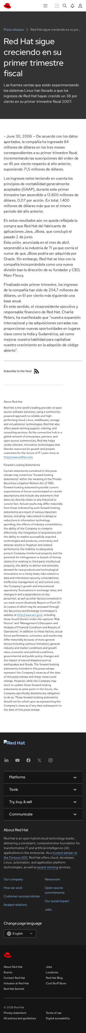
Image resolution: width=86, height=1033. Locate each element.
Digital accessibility (58, 1018)
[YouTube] (17, 761)
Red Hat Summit (14, 989)
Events (8, 972)
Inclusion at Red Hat (16, 983)
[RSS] (36, 371)
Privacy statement (15, 1013)
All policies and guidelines (20, 1018)
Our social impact (57, 901)
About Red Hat (13, 967)
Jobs (48, 909)
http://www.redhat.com (18, 457)
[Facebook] (28, 761)
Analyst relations (15, 905)
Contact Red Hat (14, 978)
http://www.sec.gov (29, 615)
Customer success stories (22, 896)
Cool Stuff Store (56, 983)
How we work (13, 888)
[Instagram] (50, 761)
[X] (39, 761)
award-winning (47, 867)
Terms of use (53, 1013)
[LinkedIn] (6, 761)
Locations (52, 972)
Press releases (14, 29)
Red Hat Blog (54, 978)
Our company (13, 879)
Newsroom (52, 879)
